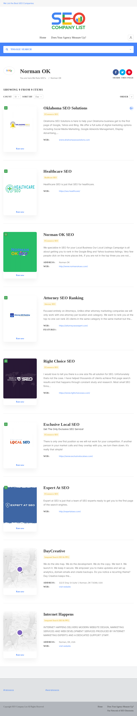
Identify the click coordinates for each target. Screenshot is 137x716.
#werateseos (52, 690)
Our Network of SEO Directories (120, 711)
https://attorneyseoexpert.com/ (73, 325)
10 (16, 97)
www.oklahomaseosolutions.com (74, 140)
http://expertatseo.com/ (70, 511)
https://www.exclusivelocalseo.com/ (76, 456)
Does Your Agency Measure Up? (68, 37)
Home (43, 37)
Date (37, 97)
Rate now (20, 149)
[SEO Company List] (68, 20)
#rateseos (8, 690)
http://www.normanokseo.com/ (73, 266)
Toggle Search (21, 49)
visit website (65, 586)
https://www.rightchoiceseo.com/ (74, 393)
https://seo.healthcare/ (69, 191)
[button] (131, 37)
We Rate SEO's (39, 78)
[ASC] (131, 97)
